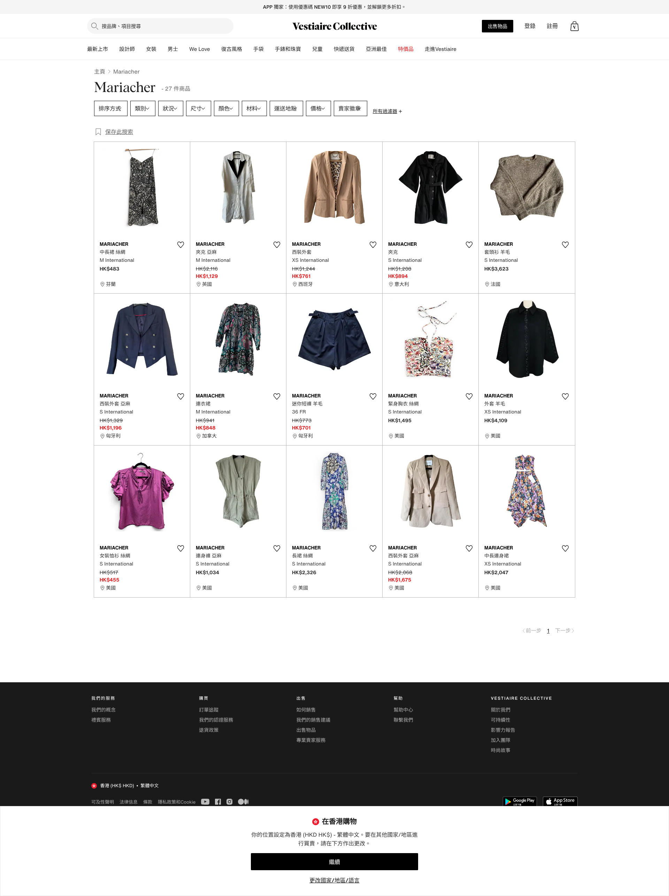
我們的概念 (103, 710)
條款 (147, 801)
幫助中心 (403, 710)
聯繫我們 (403, 720)
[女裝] (162, 49)
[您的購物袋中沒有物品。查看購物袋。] (574, 26)
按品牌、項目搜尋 (121, 26)
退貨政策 (208, 730)
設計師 (127, 49)
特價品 (406, 49)
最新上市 (97, 49)
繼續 (334, 862)
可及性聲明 (102, 802)
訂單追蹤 (208, 710)
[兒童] (328, 49)
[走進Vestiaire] (462, 49)
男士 (173, 49)
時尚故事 (500, 750)
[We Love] (215, 49)
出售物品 (497, 26)
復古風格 (231, 49)
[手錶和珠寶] (306, 49)
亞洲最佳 (376, 49)
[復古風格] (248, 49)
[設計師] (140, 49)
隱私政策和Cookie (176, 801)
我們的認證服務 (216, 720)
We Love (199, 49)
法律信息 (129, 801)
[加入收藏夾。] (180, 245)
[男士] (183, 49)
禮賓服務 (101, 720)
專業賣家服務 (310, 740)
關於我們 (500, 710)
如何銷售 (306, 710)
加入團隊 (500, 740)
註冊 (552, 26)
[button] (574, 26)
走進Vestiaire (440, 49)
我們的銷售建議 (313, 720)
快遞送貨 (344, 49)
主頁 (99, 71)
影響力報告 (503, 730)
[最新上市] (113, 49)
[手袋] (269, 49)
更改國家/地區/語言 (334, 880)
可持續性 (500, 720)
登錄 (530, 26)
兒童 (317, 49)
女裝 (151, 49)
